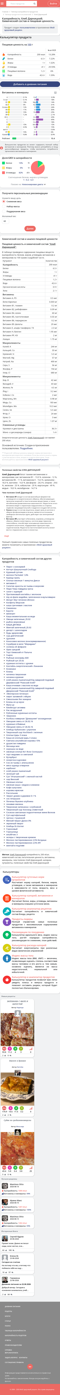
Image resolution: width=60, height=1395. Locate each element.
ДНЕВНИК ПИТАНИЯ (12, 1306)
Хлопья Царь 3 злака (16, 735)
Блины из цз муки (15, 702)
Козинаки (11, 669)
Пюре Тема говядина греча (19, 588)
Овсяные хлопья (14, 782)
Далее (30, 228)
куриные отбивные (15, 724)
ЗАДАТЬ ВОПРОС (11, 1357)
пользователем (27, 27)
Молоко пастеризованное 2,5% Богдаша (26, 840)
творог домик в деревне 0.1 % (21, 796)
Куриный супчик (14, 572)
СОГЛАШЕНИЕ (10, 1362)
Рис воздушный (14, 710)
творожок (11, 715)
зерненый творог (14, 823)
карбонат (11, 768)
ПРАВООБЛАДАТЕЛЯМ (13, 1345)
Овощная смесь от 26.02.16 (19, 721)
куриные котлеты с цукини (19, 663)
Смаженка (11, 608)
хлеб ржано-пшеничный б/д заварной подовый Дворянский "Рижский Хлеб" (30, 689)
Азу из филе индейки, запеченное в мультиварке (30, 597)
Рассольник (12, 793)
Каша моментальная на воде (20, 616)
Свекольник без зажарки (18, 699)
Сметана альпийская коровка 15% (23, 740)
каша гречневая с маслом (19, 605)
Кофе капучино (14, 787)
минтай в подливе (15, 845)
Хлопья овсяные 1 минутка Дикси (23, 580)
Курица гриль (13, 577)
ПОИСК (7, 1326)
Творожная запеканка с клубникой (23, 807)
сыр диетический (14, 635)
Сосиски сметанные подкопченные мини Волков (30, 812)
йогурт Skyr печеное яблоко (20, 600)
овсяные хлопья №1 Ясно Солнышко (24, 751)
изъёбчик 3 (12, 834)
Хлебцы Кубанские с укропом (21, 729)
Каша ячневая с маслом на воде (22, 685)
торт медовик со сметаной (19, 754)
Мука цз (10, 704)
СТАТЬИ (8, 1321)
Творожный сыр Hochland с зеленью (24, 732)
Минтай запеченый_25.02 (18, 627)
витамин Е (11, 583)
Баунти (9, 611)
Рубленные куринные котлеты (21, 713)
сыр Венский (12, 779)
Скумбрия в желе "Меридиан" (21, 644)
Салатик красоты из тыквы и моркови (25, 586)
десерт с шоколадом (16, 630)
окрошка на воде (14, 749)
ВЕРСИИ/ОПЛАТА (11, 1353)
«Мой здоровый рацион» (38, 459)
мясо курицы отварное (17, 765)
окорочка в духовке (16, 760)
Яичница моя (12, 746)
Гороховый (11, 829)
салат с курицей (14, 591)
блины (9, 671)
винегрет (10, 613)
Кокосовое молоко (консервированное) (26, 641)
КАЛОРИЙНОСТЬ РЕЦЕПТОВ (15, 1335)
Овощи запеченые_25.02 (18, 619)
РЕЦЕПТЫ (8, 1311)
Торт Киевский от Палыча (19, 652)
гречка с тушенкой (15, 818)
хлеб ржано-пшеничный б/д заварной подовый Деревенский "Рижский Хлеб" (30, 681)
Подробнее (26, 448)
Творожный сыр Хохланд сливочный (24, 809)
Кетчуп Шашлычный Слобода (21, 569)
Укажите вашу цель (11, 198)
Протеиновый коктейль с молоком (23, 594)
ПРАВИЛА (20, 1362)
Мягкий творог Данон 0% (18, 820)
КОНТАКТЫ (23, 1357)
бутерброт (11, 757)
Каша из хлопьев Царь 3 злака (21, 738)
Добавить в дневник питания (30, 84)
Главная (5, 12)
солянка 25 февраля (16, 646)
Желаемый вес (9, 216)
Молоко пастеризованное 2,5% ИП (23, 842)
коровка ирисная (14, 790)
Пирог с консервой (15, 566)
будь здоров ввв (14, 633)
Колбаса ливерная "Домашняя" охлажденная (28, 718)
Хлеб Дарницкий (40, 14)
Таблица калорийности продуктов (24, 12)
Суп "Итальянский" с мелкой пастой (24, 776)
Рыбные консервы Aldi (17, 658)
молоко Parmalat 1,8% (17, 575)
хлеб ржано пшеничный (18, 771)
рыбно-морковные (15, 622)
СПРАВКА (8, 1350)
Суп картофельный (15, 815)
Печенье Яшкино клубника (19, 801)
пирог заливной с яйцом (18, 696)
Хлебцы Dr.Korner (15, 826)
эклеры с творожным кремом (21, 837)
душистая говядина (16, 743)
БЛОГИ (7, 1316)
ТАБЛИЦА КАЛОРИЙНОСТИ (15, 1331)
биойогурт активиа (15, 707)
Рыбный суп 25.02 (15, 660)
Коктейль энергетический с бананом (24, 666)
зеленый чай (12, 773)
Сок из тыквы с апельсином (20, 762)
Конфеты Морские (15, 602)
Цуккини (10, 638)
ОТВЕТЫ (8, 1340)
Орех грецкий (13, 649)
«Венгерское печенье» (17, 693)
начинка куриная (14, 677)
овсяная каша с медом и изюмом (22, 784)
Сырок (9, 655)
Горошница (12, 831)
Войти (53, 3)
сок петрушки (13, 798)
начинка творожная (16, 674)
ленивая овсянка (14, 804)
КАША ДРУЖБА (13, 624)
